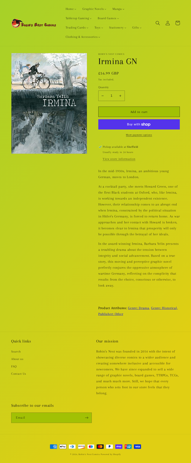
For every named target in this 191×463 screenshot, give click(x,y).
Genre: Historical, (164, 308)
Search (16, 351)
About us (17, 359)
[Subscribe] (87, 418)
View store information (119, 159)
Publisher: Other (110, 314)
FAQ (14, 366)
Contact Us (18, 373)
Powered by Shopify (111, 454)
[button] (158, 23)
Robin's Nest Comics (89, 454)
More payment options (139, 134)
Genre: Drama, (139, 308)
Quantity (103, 87)
